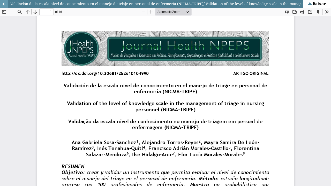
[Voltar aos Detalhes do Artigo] (4, 4)
